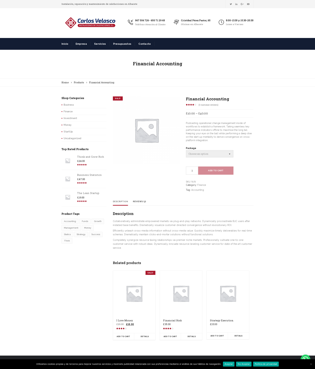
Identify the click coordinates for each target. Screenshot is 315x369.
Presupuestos (122, 43)
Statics (67, 234)
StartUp (68, 131)
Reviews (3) (139, 201)
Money (68, 125)
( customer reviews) (208, 104)
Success (95, 234)
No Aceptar (244, 364)
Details (145, 336)
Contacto (144, 43)
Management (71, 228)
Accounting (70, 221)
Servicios (100, 43)
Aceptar (229, 364)
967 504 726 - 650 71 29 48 (150, 20)
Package (191, 148)
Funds (85, 221)
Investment (70, 118)
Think (67, 241)
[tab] (120, 201)
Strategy (81, 234)
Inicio (65, 43)
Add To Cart (215, 170)
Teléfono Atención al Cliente (150, 24)
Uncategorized (72, 138)
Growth (98, 221)
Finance (68, 111)
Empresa (81, 43)
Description (120, 201)
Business (69, 104)
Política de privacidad (266, 364)
